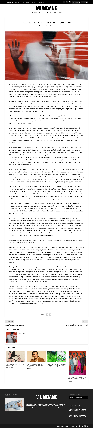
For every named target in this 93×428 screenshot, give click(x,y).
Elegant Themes (14, 425)
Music (49, 12)
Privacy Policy (73, 426)
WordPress (27, 425)
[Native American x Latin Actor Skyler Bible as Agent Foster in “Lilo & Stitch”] (36, 356)
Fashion (34, 12)
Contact (67, 426)
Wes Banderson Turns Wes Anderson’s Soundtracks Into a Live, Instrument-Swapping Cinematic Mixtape (78, 410)
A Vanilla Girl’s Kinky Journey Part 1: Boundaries (15, 364)
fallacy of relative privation (73, 267)
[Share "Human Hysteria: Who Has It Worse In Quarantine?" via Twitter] (50, 314)
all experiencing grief (69, 250)
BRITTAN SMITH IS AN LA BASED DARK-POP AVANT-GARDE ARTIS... (30, 2)
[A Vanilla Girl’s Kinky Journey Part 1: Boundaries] (15, 356)
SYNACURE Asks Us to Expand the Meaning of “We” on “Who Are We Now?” (77, 417)
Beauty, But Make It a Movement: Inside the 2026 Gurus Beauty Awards (77, 379)
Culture (42, 12)
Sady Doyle (50, 26)
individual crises (50, 187)
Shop (60, 12)
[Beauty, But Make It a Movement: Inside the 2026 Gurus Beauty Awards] (77, 363)
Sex (55, 12)
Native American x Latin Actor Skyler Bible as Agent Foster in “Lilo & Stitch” (35, 365)
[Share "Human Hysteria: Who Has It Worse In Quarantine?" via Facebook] (47, 314)
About (58, 426)
